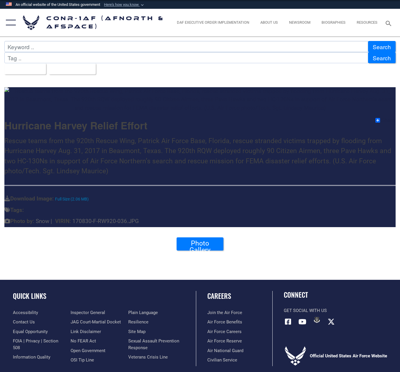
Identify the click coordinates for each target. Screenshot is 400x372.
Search (382, 47)
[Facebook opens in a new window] (288, 321)
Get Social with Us (305, 310)
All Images (23, 69)
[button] (124, 5)
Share (388, 120)
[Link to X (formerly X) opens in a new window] (331, 321)
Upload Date (70, 69)
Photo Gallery (200, 245)
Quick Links (29, 296)
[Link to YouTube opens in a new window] (302, 321)
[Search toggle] (389, 22)
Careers (219, 296)
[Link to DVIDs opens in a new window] (316, 320)
